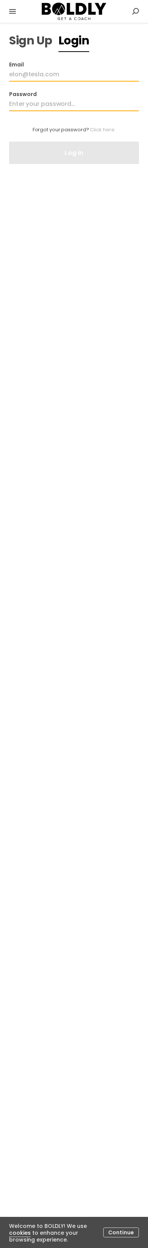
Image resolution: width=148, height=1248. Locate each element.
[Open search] (135, 11)
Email (16, 64)
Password (23, 94)
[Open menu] (12, 11)
